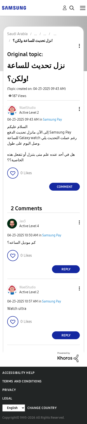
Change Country (42, 408)
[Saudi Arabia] (14, 7)
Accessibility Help (18, 373)
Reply (66, 269)
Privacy (9, 390)
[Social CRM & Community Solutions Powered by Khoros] (68, 357)
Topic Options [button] (71, 45)
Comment (64, 187)
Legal (7, 398)
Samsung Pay (52, 120)
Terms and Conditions (22, 381)
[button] (71, 109)
